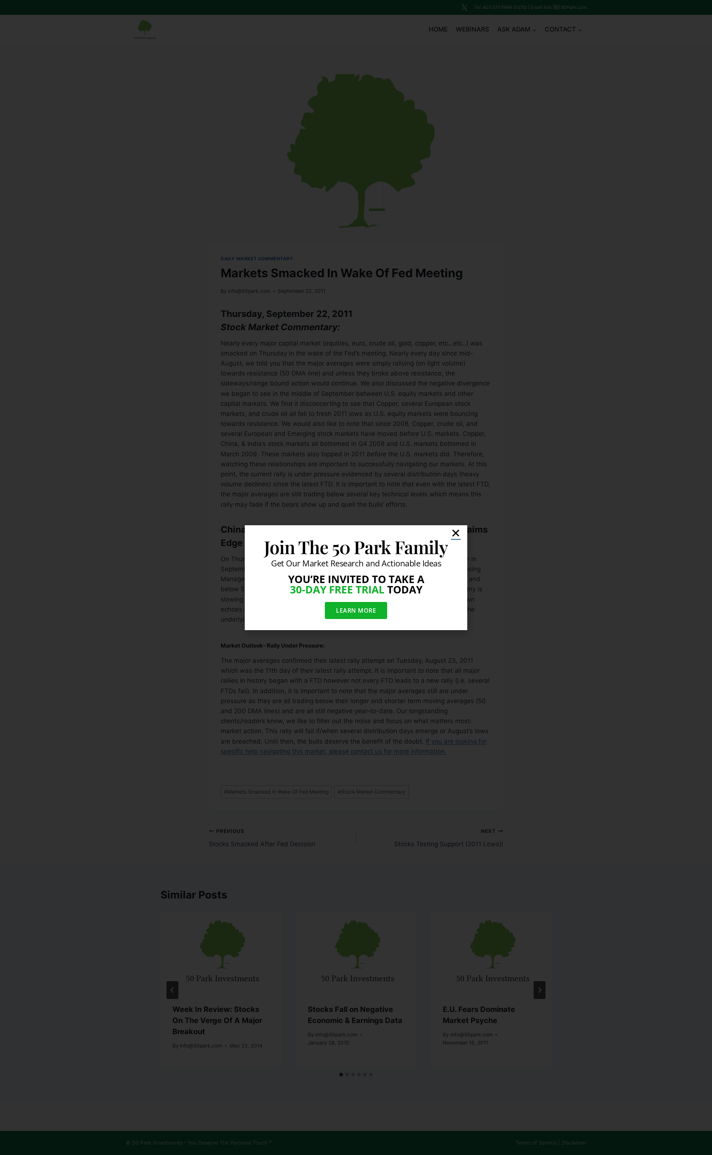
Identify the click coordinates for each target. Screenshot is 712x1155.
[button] (456, 533)
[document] (356, 577)
